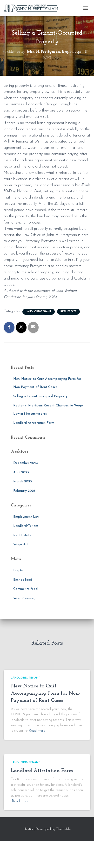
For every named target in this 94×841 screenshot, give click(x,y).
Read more (37, 731)
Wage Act (21, 544)
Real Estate (68, 311)
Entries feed (22, 580)
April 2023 (21, 472)
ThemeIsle (63, 829)
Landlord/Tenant (38, 311)
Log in (18, 570)
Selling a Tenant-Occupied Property (40, 396)
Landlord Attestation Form (33, 423)
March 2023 (22, 481)
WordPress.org (24, 598)
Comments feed (25, 589)
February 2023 (24, 491)
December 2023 (25, 463)
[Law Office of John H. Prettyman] (32, 8)
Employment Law (26, 517)
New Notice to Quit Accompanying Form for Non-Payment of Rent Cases (45, 693)
